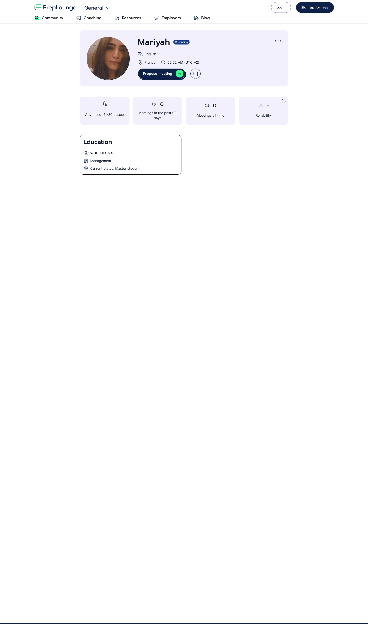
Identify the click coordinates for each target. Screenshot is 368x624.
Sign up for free (315, 7)
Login (281, 7)
